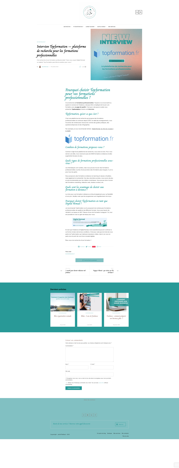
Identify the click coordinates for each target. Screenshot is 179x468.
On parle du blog (101, 433)
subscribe (101, 382)
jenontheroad (45, 66)
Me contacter (125, 433)
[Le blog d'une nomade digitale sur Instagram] (83, 415)
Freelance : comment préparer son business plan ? (116, 317)
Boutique (109, 433)
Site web (67, 371)
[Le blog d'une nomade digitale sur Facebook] (95, 415)
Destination (67, 26)
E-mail (93, 364)
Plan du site (126, 436)
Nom (67, 364)
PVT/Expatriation (78, 26)
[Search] (137, 12)
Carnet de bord (90, 26)
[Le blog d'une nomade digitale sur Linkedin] (91, 415)
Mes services (111, 26)
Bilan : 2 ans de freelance (89, 316)
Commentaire (69, 345)
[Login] (140, 12)
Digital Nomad (101, 26)
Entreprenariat (41, 42)
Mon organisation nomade (62, 316)
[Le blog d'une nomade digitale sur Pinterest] (87, 415)
